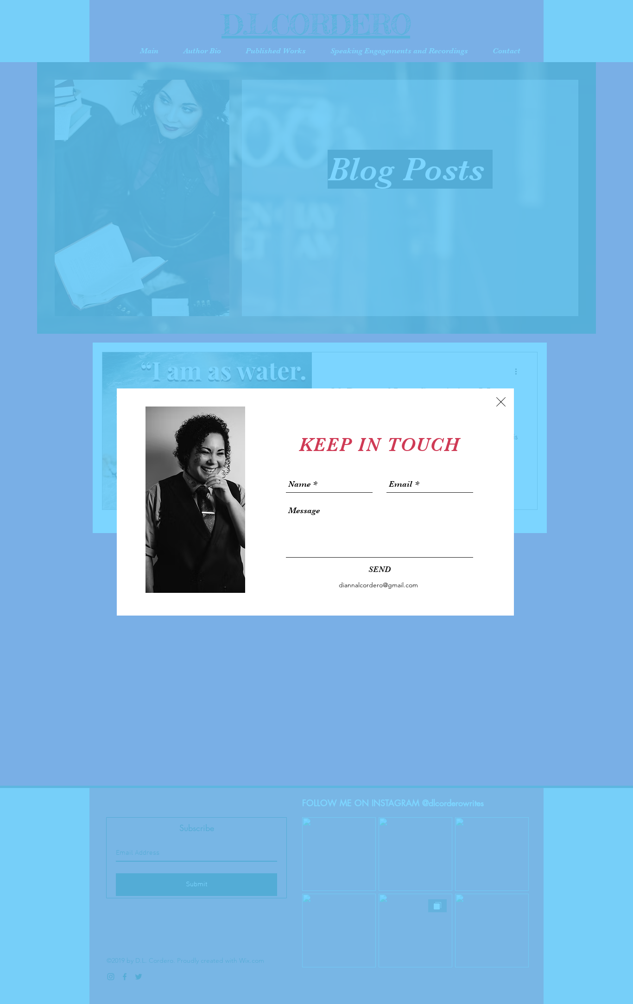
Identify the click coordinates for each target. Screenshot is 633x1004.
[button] (501, 402)
